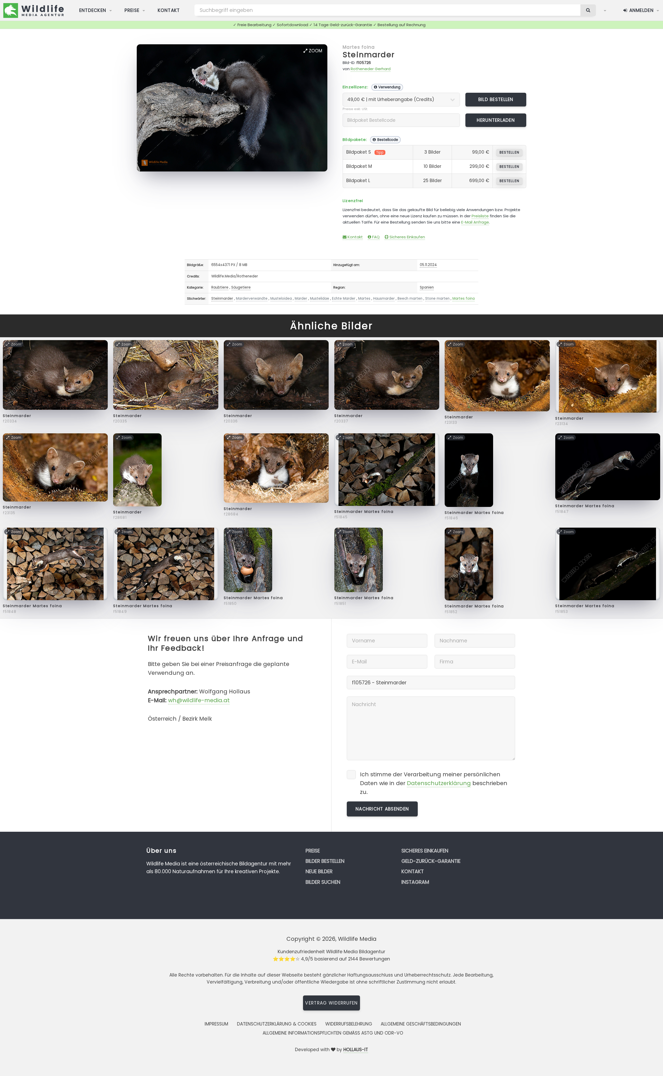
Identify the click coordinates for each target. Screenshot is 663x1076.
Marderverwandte (252, 298)
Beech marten (410, 298)
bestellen (509, 152)
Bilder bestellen (325, 861)
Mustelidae (319, 298)
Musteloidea (281, 298)
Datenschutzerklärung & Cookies (276, 1024)
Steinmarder (369, 54)
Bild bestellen (496, 99)
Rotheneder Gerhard (371, 68)
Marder (301, 298)
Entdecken (92, 10)
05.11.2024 (428, 264)
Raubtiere (219, 287)
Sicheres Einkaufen (406, 237)
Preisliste (480, 216)
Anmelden (641, 10)
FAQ (375, 237)
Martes (364, 298)
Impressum (216, 1024)
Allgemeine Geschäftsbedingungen (421, 1024)
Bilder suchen (323, 882)
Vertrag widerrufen (331, 1003)
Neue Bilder (319, 871)
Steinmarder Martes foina (364, 511)
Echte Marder (343, 298)
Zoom (314, 51)
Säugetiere (241, 287)
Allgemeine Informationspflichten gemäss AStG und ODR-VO (333, 1033)
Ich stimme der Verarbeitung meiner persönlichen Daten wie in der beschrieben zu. (433, 783)
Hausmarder (384, 298)
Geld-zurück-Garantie (430, 861)
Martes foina (359, 47)
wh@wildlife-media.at (199, 700)
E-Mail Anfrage (475, 222)
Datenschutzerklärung (439, 783)
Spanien (427, 287)
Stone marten (437, 298)
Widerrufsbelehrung (348, 1024)
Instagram (415, 882)
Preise (132, 10)
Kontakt (169, 10)
